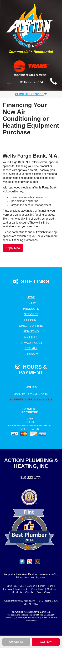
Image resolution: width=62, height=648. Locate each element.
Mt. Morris (17, 592)
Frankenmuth (21, 589)
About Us (31, 337)
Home (31, 297)
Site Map (31, 348)
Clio (22, 586)
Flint (50, 586)
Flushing (7, 589)
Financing (31, 331)
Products (31, 308)
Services (31, 314)
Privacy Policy (31, 342)
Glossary (31, 354)
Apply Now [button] (13, 248)
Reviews (31, 303)
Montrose (51, 589)
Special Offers (31, 325)
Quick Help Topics (29, 94)
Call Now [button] (45, 641)
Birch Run (12, 586)
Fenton (41, 586)
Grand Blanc (37, 589)
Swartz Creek (43, 592)
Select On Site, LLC (40, 612)
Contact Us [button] (16, 641)
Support (31, 320)
